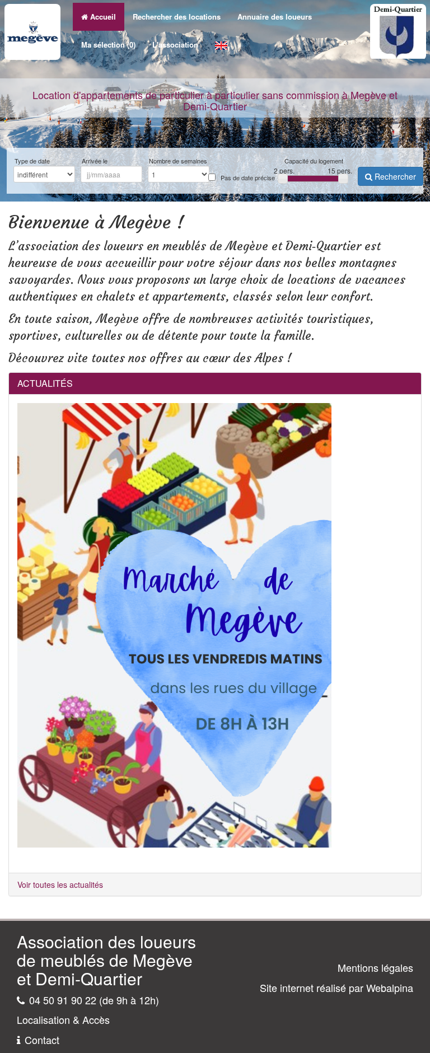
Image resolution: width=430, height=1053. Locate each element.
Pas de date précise (248, 178)
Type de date (32, 161)
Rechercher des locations (177, 16)
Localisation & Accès (63, 1019)
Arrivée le (95, 161)
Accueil (103, 16)
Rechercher (394, 176)
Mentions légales (375, 967)
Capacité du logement (313, 161)
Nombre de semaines (178, 161)
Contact (42, 1039)
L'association (175, 44)
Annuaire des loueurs (274, 16)
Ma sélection (108, 44)
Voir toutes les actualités (60, 884)
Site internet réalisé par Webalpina (336, 987)
